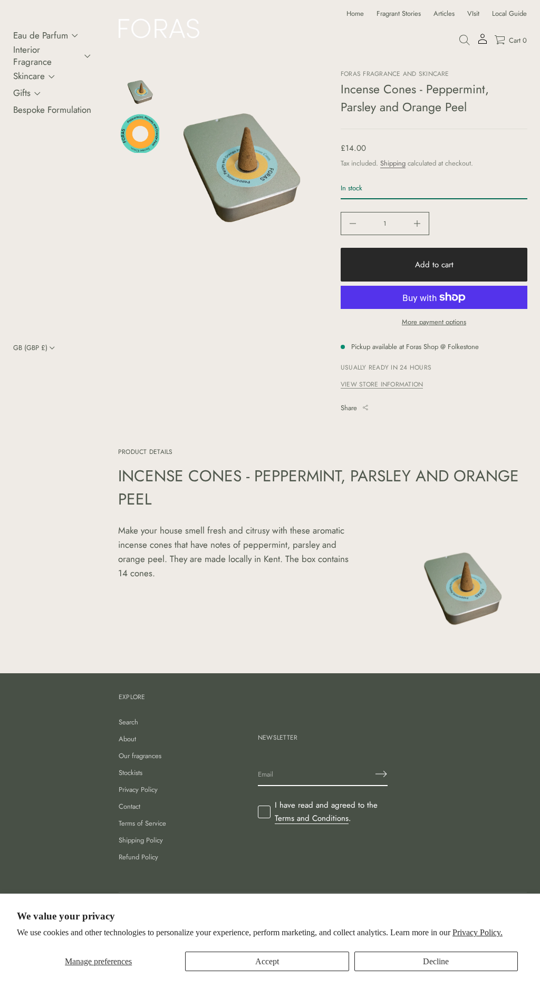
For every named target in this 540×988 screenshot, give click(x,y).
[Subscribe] (381, 774)
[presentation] (242, 167)
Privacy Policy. (477, 932)
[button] (464, 40)
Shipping (393, 163)
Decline (436, 961)
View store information (382, 384)
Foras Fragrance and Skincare (395, 74)
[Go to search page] (464, 40)
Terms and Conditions (312, 818)
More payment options (434, 322)
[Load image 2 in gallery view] (139, 133)
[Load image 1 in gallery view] (139, 91)
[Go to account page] (482, 42)
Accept (267, 961)
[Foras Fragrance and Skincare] (159, 28)
